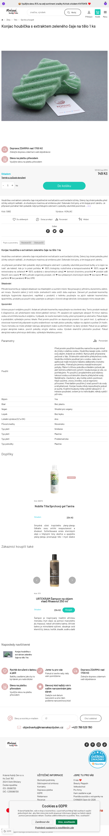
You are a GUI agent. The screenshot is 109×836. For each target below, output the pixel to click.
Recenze (41, 799)
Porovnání (63, 219)
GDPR (39, 793)
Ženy (8, 20)
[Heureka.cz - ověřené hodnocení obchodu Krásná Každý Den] (97, 767)
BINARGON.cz (32, 832)
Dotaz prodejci (47, 219)
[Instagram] (98, 744)
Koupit (68, 610)
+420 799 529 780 (82, 727)
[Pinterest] (92, 744)
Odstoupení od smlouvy (47, 783)
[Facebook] (86, 744)
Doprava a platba (45, 790)
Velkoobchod (79, 786)
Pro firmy (78, 790)
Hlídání (86, 219)
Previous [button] (36, 580)
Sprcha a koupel (27, 20)
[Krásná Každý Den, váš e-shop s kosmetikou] (2, 20)
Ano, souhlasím (66, 822)
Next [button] (72, 580)
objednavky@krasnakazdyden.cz (43, 727)
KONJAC (68, 211)
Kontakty (41, 786)
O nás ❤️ (78, 780)
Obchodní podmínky (46, 780)
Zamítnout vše (42, 822)
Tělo (15, 20)
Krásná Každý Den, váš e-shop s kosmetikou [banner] (14, 11)
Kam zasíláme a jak (82, 793)
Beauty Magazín (81, 783)
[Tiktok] (104, 744)
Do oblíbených (22, 219)
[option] (54, 86)
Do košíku (64, 186)
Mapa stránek (46, 832)
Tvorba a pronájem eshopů (13, 832)
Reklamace (42, 796)
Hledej (73, 12)
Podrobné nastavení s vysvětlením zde (54, 827)
